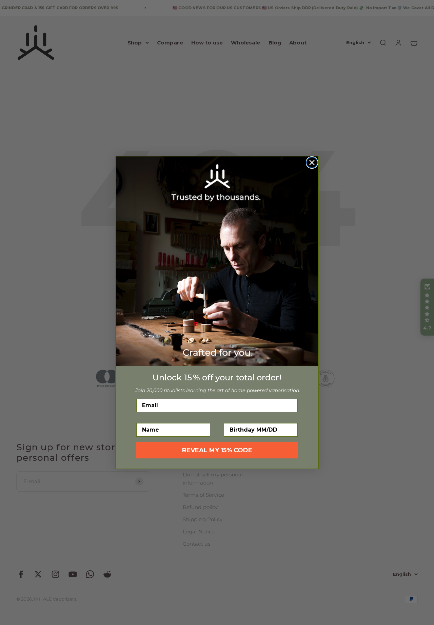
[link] (217, 260)
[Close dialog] (312, 162)
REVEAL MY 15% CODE (217, 450)
